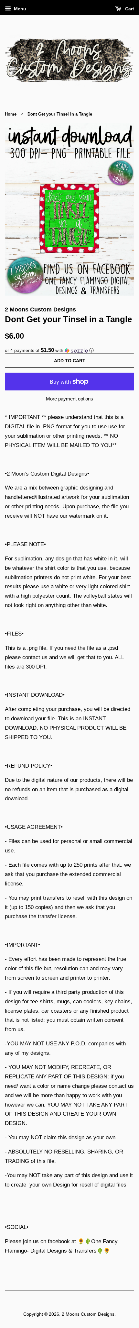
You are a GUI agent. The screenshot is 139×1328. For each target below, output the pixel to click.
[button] (69, 350)
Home (10, 114)
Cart (129, 8)
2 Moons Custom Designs (88, 1314)
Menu (19, 8)
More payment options (69, 398)
